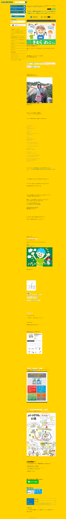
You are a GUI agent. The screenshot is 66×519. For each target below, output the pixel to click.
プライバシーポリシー (14, 57)
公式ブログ (13, 49)
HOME (28, 5)
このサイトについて (14, 54)
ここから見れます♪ (30, 332)
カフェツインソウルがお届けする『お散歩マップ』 (37, 5)
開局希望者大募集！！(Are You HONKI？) (18, 37)
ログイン (45, 509)
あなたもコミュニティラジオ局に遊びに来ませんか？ (18, 44)
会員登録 (49, 509)
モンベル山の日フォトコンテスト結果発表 (33, 204)
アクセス (12, 34)
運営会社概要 (13, 52)
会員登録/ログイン (18, 16)
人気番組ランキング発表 (15, 29)
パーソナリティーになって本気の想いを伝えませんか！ (18, 40)
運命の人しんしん (29, 245)
